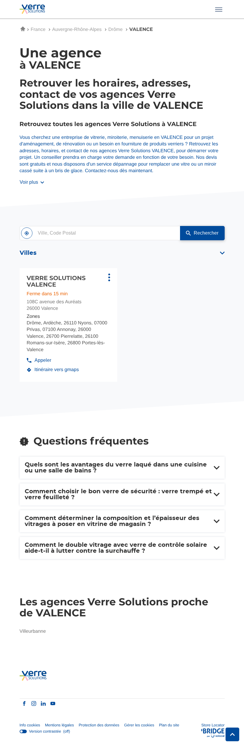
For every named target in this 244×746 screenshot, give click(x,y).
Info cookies (30, 725)
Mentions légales (59, 725)
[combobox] (100, 233)
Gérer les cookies (139, 725)
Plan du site (169, 725)
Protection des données (99, 725)
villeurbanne (33, 631)
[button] (219, 9)
